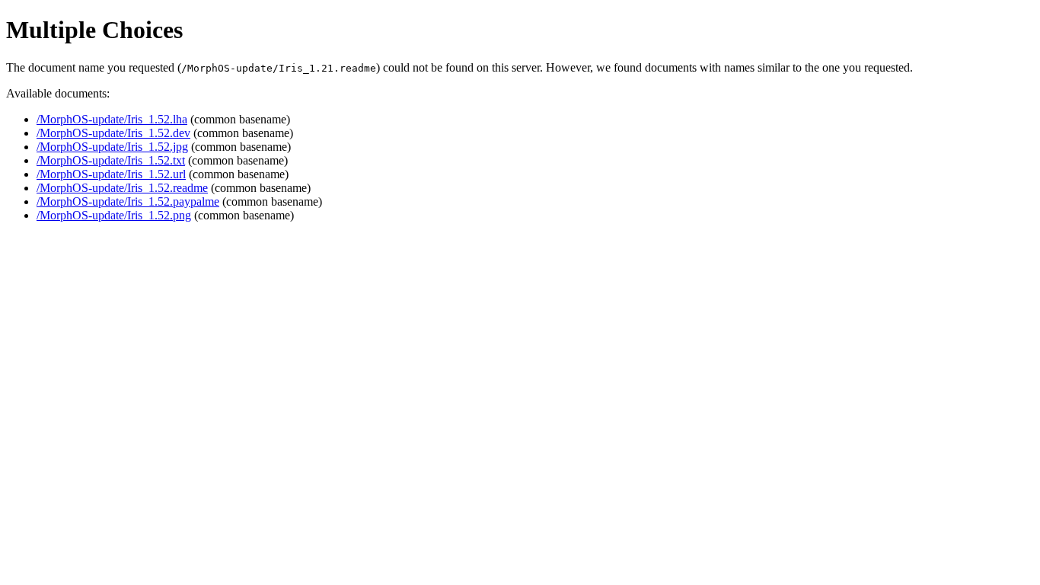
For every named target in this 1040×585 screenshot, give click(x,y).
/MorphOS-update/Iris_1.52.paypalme (128, 201)
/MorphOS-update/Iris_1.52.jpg (112, 146)
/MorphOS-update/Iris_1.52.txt (111, 160)
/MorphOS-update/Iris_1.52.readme (122, 187)
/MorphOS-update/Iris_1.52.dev (113, 132)
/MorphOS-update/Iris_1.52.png (114, 215)
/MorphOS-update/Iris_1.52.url (111, 174)
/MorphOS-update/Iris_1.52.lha (112, 119)
